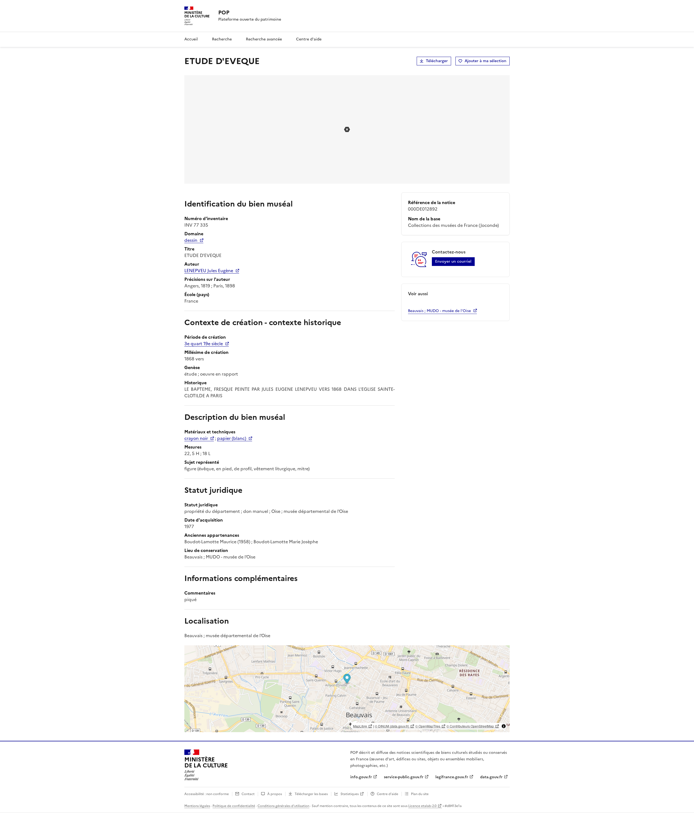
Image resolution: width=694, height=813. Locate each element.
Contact (248, 794)
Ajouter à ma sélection (485, 61)
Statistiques (349, 794)
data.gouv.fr (491, 777)
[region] (347, 688)
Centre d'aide (309, 39)
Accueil (191, 39)
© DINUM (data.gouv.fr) (392, 726)
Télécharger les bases (311, 794)
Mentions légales (197, 806)
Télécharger (437, 61)
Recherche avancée (264, 39)
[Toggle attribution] (503, 726)
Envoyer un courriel (453, 261)
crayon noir (196, 438)
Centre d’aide (387, 794)
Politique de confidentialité (234, 806)
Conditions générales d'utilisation (283, 806)
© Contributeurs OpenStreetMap (470, 726)
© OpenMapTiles (427, 726)
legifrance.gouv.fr (451, 777)
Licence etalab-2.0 (422, 806)
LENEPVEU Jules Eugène (208, 270)
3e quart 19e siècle (203, 343)
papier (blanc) (231, 438)
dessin (190, 240)
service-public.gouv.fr (403, 777)
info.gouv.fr (361, 777)
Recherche (222, 39)
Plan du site (420, 794)
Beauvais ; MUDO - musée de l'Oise (439, 311)
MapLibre (360, 726)
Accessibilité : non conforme (206, 794)
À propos (274, 794)
